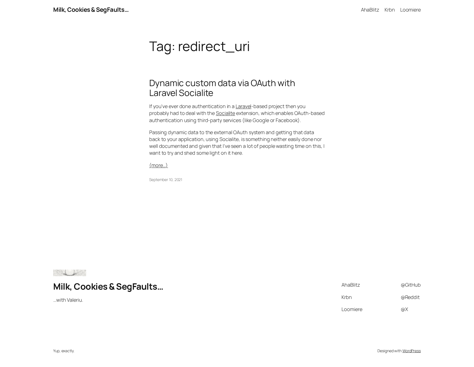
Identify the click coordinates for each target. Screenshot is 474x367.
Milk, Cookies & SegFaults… (91, 9)
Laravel (243, 106)
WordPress (411, 350)
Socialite (225, 113)
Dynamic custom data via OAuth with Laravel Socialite (222, 88)
